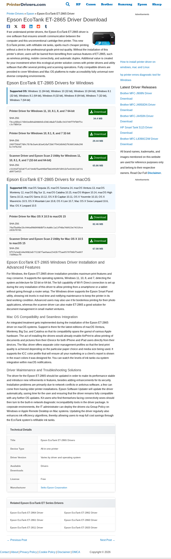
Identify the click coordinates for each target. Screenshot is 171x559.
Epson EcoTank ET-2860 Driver (80, 520)
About (14, 552)
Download (100, 111)
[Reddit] (38, 26)
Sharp (157, 4)
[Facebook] (8, 26)
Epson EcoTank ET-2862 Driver (80, 512)
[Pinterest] (23, 26)
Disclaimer (154, 173)
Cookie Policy (47, 552)
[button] (68, 5)
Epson (142, 4)
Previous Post (17, 540)
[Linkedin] (31, 26)
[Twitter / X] (16, 26)
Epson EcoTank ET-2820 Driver (80, 527)
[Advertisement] (145, 38)
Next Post (107, 540)
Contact (4, 552)
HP (78, 4)
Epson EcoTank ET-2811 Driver (26, 527)
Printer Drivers (15, 13)
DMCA (76, 552)
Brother (107, 4)
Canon (91, 4)
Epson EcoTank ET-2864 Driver (26, 512)
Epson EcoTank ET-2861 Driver (26, 520)
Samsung (125, 4)
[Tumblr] (46, 26)
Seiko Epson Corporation (54, 487)
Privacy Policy (28, 552)
